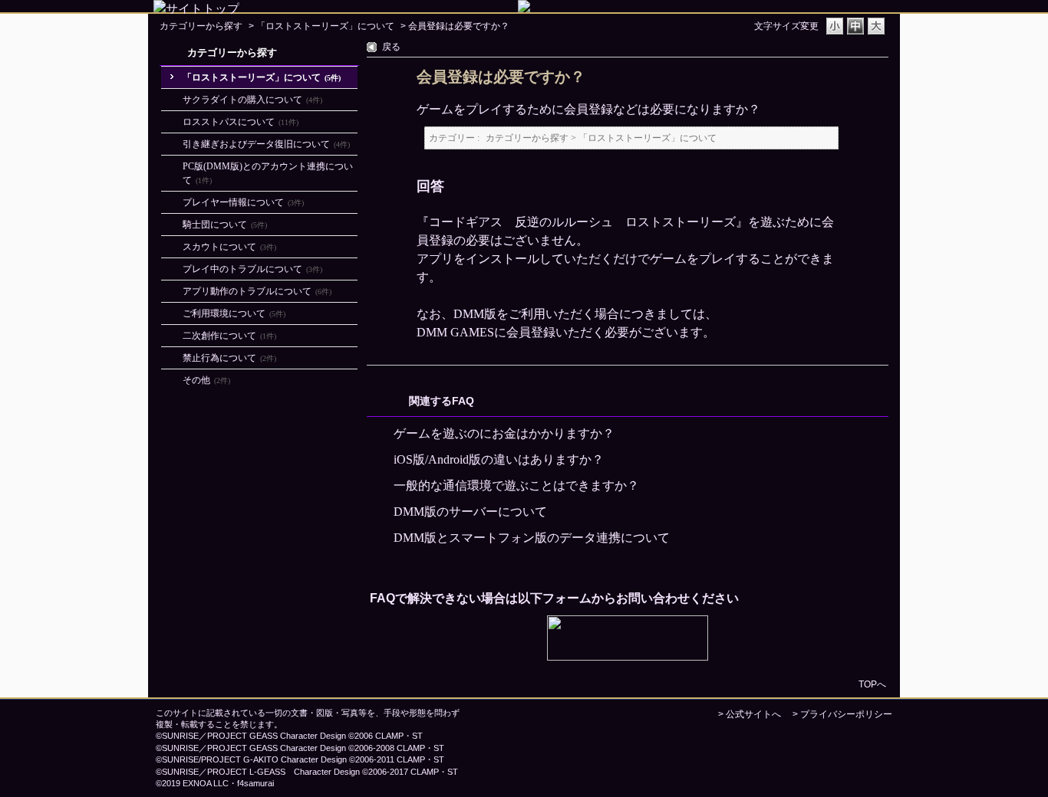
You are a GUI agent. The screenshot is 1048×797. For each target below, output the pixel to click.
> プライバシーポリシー (842, 714)
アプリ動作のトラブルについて (257, 291)
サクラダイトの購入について (252, 99)
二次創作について (229, 335)
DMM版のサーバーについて (470, 511)
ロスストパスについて (240, 121)
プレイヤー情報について (243, 202)
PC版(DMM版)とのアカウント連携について (268, 173)
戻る (391, 46)
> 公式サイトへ (749, 714)
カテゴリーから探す (201, 26)
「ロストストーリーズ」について (325, 26)
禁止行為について (229, 358)
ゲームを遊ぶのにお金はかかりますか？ (504, 433)
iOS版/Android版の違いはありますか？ (499, 459)
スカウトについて (229, 246)
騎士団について (225, 224)
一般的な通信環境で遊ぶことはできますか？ (516, 485)
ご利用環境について (234, 313)
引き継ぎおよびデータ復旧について (266, 144)
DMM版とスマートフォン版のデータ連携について (532, 537)
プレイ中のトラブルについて (252, 269)
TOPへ (872, 684)
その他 (206, 380)
